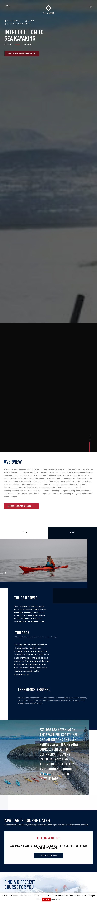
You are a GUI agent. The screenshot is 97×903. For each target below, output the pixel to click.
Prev (24, 532)
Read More (55, 899)
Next (72, 532)
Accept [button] (46, 899)
